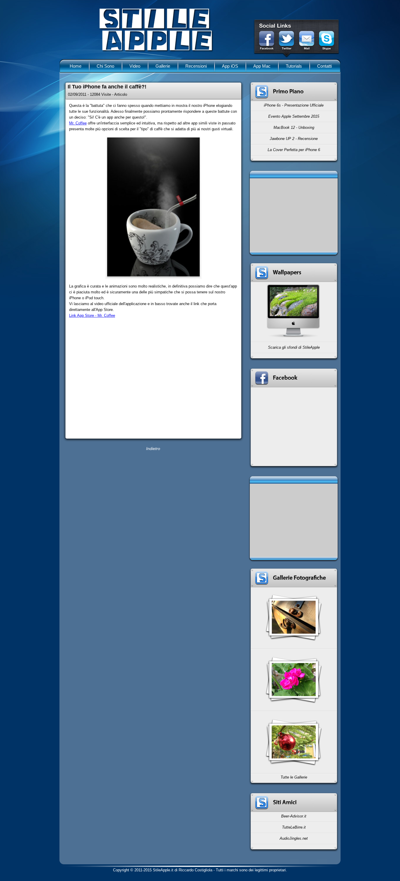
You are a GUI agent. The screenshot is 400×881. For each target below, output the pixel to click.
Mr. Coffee (78, 123)
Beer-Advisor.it (293, 816)
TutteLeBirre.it (294, 827)
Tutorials (294, 66)
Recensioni (196, 66)
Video (134, 66)
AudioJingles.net (294, 838)
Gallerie (162, 66)
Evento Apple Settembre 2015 (293, 116)
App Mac (262, 66)
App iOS (230, 66)
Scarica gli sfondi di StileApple (294, 347)
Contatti (324, 66)
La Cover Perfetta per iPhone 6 (294, 150)
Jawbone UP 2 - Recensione (294, 138)
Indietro (153, 448)
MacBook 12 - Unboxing (293, 127)
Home (75, 66)
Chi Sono (105, 66)
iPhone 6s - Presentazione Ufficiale (294, 105)
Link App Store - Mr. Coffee (92, 315)
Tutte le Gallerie (294, 777)
